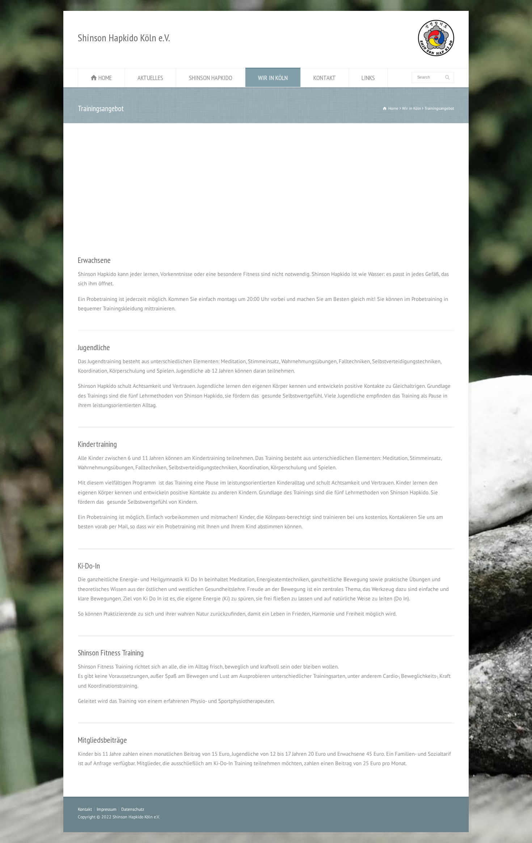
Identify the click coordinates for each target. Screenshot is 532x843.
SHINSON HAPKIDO (210, 78)
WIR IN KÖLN (273, 78)
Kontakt (85, 809)
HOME (105, 78)
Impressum (107, 809)
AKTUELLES (150, 78)
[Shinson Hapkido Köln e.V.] (436, 54)
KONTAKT (324, 78)
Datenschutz (132, 809)
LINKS (368, 78)
